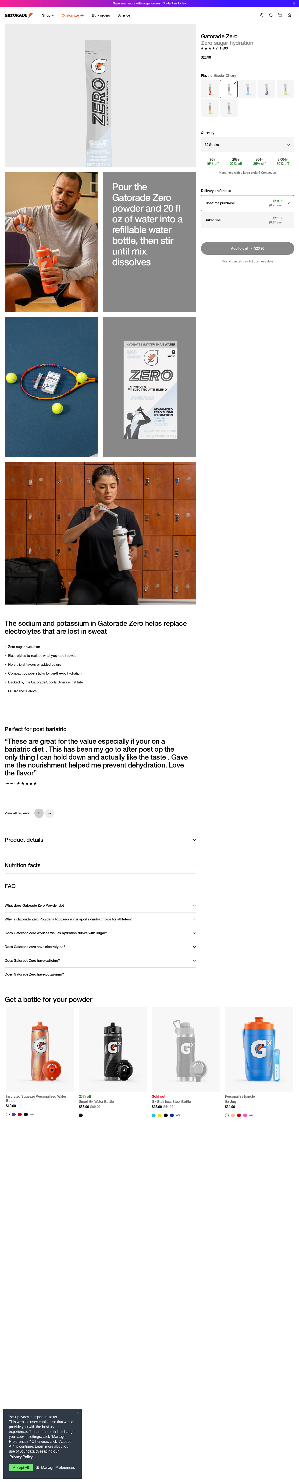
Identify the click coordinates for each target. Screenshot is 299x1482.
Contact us (268, 172)
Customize (70, 15)
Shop (46, 15)
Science (123, 15)
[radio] (210, 89)
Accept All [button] (21, 1468)
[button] (55, 1467)
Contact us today (174, 3)
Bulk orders (101, 15)
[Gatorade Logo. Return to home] (19, 15)
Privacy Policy (21, 1457)
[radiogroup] (247, 95)
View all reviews (17, 813)
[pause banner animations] (294, 3)
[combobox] (247, 144)
